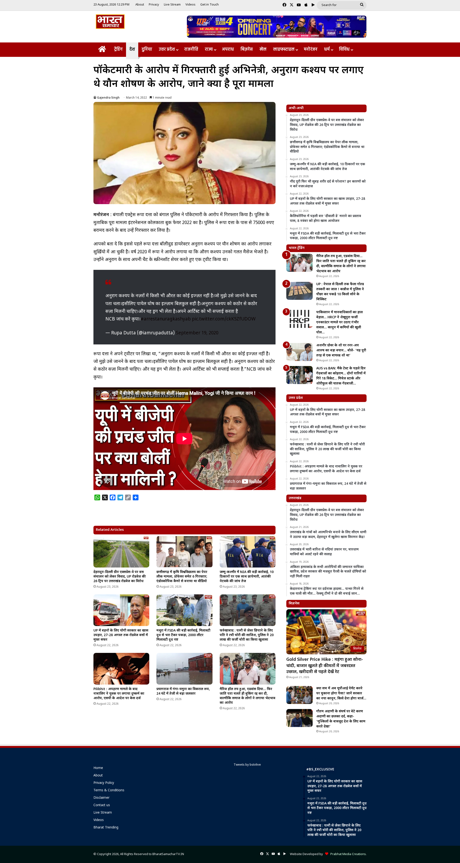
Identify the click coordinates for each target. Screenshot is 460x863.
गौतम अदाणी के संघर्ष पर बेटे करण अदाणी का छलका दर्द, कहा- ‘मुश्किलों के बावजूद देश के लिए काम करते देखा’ (340, 719)
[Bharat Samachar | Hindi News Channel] (110, 21)
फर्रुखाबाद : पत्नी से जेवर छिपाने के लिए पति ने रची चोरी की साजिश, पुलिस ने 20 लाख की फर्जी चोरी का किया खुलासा (247, 635)
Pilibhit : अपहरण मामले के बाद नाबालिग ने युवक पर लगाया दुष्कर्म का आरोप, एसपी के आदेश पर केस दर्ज (118, 694)
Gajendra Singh (108, 98)
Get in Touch (209, 5)
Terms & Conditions (108, 790)
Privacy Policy (103, 783)
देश (132, 49)
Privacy (154, 5)
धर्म (327, 49)
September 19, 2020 (197, 333)
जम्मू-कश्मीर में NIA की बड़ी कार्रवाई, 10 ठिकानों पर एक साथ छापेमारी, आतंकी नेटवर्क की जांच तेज (247, 577)
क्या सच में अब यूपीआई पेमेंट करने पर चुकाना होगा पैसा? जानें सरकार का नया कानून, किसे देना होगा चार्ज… (341, 693)
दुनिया (147, 49)
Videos (190, 5)
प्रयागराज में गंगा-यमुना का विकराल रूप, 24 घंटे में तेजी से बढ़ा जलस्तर (183, 691)
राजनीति (191, 49)
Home (98, 768)
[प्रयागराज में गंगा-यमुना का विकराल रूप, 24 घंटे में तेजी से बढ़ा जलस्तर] (184, 669)
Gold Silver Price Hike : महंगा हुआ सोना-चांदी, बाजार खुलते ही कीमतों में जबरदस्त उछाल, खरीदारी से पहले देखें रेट (324, 665)
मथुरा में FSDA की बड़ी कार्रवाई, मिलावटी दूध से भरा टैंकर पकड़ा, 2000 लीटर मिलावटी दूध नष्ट (183, 635)
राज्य (209, 49)
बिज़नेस (247, 49)
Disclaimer (101, 798)
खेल (262, 49)
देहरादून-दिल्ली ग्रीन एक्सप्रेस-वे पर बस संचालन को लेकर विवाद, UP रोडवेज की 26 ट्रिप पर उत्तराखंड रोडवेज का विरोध (119, 577)
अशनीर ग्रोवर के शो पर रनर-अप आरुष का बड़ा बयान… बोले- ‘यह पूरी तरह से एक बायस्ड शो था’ (341, 350)
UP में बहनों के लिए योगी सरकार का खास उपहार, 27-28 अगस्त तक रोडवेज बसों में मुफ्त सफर (120, 635)
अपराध (228, 49)
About (139, 5)
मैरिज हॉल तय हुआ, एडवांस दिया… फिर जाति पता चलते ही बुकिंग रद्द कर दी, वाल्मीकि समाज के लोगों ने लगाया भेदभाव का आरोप (247, 696)
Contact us (101, 805)
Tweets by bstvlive (247, 765)
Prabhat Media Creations (347, 854)
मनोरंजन (310, 49)
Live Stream (172, 5)
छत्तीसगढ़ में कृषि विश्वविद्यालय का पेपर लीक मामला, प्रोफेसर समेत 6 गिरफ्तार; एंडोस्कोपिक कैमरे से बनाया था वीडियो (181, 577)
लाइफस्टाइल (283, 49)
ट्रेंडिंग (118, 49)
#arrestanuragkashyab (166, 319)
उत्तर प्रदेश (167, 49)
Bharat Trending (105, 828)
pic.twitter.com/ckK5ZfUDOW (224, 319)
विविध (344, 49)
